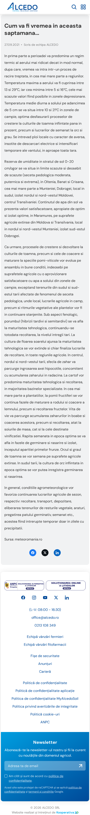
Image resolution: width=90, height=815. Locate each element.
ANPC (45, 722)
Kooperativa (65, 812)
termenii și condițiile (41, 791)
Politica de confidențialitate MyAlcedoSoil (45, 698)
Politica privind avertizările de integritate (45, 706)
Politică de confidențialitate (45, 683)
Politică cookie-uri (45, 714)
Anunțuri (45, 663)
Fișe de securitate (45, 656)
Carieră (45, 671)
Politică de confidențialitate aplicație (45, 690)
